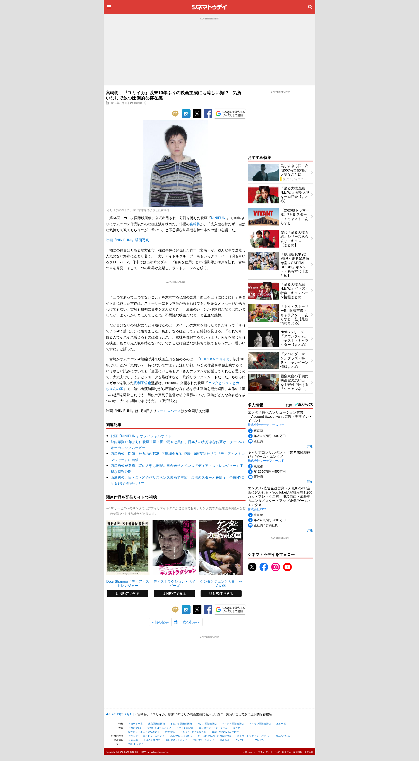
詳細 (310, 446)
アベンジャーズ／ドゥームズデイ (146, 735)
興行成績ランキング (176, 740)
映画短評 (224, 740)
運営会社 (308, 752)
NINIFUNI (218, 217)
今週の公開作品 (151, 740)
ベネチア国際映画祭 (233, 723)
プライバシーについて (269, 752)
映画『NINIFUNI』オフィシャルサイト (141, 435)
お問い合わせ (249, 752)
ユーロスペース (168, 410)
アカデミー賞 (135, 723)
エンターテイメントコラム (213, 727)
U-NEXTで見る (128, 593)
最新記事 (133, 740)
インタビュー (242, 740)
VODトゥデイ (135, 743)
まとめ (236, 727)
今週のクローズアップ (159, 727)
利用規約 (286, 752)
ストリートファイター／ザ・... (253, 735)
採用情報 (297, 752)
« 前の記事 (160, 621)
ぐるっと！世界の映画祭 (193, 731)
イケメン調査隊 (185, 727)
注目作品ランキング (203, 740)
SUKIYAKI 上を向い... (181, 735)
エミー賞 (281, 723)
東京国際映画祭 (156, 723)
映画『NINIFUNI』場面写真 (127, 239)
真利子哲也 (142, 382)
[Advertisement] (209, 52)
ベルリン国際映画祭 (260, 723)
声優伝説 (170, 731)
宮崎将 (195, 223)
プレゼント (261, 740)
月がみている (283, 735)
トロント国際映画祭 (181, 723)
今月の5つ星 (135, 727)
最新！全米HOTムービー (225, 731)
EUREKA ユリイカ (215, 358)
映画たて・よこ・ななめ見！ (144, 731)
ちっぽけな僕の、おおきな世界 (215, 735)
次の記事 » (191, 621)
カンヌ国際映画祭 (207, 723)
